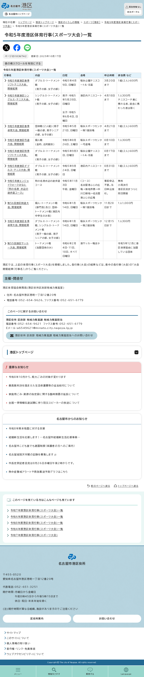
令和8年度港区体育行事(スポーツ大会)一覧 (37, 523)
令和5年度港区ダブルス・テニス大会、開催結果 (19, 170)
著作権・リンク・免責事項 (21, 649)
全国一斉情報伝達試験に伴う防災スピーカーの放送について (44, 403)
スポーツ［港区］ (92, 22)
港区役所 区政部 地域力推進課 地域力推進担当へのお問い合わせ (54, 335)
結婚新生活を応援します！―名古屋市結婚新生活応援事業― (44, 437)
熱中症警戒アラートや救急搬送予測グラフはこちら (38, 472)
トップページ (25, 22)
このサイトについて (18, 638)
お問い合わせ (107, 618)
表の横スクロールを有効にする (23, 63)
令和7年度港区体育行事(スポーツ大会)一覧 (37, 510)
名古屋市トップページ (19, 14)
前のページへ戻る (100, 486)
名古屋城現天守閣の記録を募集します (31, 454)
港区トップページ (45, 22)
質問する (90, 674)
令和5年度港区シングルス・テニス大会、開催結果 (19, 99)
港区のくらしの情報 (69, 22)
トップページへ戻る (128, 486)
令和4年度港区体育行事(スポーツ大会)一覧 (37, 529)
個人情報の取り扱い (18, 643)
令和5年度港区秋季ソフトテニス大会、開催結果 (19, 155)
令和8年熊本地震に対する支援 (27, 428)
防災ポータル (133, 12)
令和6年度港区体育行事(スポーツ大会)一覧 (37, 516)
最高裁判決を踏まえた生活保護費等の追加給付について (42, 385)
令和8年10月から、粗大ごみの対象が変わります (37, 377)
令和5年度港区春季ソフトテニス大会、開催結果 (19, 84)
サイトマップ (14, 633)
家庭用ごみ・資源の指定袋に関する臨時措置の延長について (44, 394)
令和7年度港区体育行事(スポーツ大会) (34, 535)
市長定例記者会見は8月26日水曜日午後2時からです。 (41, 463)
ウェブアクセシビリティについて (25, 654)
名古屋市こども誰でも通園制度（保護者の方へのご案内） (42, 446)
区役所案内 (37, 618)
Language (126, 674)
